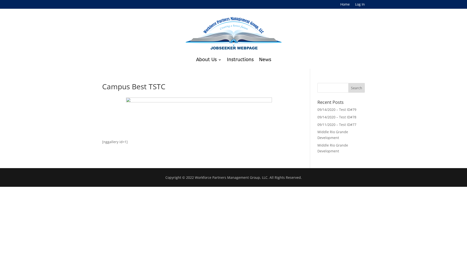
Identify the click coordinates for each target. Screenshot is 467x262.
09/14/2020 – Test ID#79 (336, 109)
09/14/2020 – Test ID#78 (336, 117)
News (265, 59)
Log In (360, 5)
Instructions (240, 59)
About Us (206, 59)
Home (345, 5)
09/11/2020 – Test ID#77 (336, 124)
